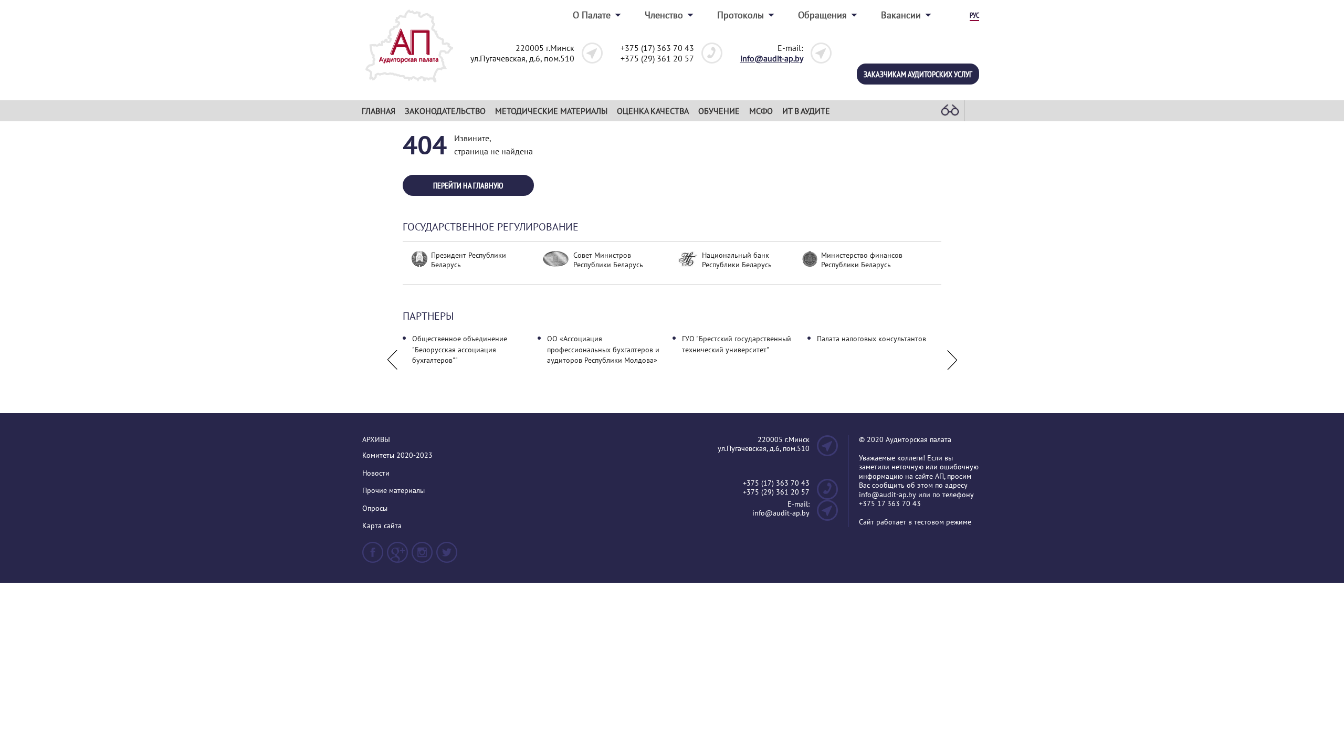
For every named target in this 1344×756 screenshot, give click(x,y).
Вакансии (901, 15)
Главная (378, 111)
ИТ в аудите (806, 111)
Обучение (719, 111)
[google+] (397, 557)
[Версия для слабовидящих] (949, 110)
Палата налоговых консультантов (871, 338)
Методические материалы (551, 111)
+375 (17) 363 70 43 (657, 48)
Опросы (374, 508)
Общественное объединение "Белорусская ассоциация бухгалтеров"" (459, 349)
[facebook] (372, 557)
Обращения (822, 15)
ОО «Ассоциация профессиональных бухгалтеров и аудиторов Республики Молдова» (603, 349)
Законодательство (445, 111)
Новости (376, 473)
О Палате (592, 15)
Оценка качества (653, 111)
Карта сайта (382, 525)
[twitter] (446, 557)
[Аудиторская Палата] (409, 85)
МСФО (761, 111)
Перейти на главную (468, 185)
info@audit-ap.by (771, 58)
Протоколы (740, 15)
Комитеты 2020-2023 (397, 455)
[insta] (422, 557)
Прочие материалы (393, 490)
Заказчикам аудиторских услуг (918, 74)
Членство (664, 15)
